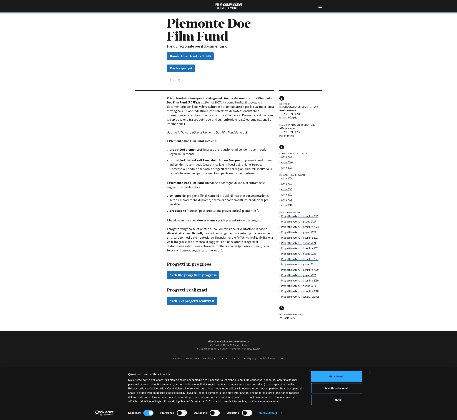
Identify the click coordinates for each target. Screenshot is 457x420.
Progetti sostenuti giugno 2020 (298, 275)
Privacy (235, 358)
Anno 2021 (286, 194)
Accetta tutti (336, 376)
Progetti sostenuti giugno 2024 (298, 232)
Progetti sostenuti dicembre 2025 (299, 216)
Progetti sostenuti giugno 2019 (298, 286)
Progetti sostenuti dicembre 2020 (299, 269)
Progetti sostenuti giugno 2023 (298, 243)
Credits (282, 358)
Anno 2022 (286, 189)
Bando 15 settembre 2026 (190, 55)
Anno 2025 (286, 157)
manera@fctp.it (288, 117)
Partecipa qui (181, 67)
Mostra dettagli (268, 412)
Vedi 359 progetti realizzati (192, 300)
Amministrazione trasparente (185, 358)
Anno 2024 (286, 162)
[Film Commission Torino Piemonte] (228, 6)
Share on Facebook (170, 80)
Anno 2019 (286, 205)
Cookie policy (249, 358)
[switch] (182, 413)
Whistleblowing (267, 358)
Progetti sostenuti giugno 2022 (298, 253)
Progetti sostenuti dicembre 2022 (299, 248)
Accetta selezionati (336, 388)
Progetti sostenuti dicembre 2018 (299, 291)
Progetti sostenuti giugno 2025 (298, 221)
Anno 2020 (286, 200)
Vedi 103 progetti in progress (193, 274)
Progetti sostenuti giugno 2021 (298, 264)
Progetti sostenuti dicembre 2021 (299, 259)
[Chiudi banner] (370, 372)
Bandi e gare (209, 358)
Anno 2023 (286, 167)
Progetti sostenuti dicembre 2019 (299, 280)
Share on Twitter (178, 80)
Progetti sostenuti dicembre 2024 (299, 227)
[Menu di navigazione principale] (320, 6)
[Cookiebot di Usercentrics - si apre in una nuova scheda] (104, 413)
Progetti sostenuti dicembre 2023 (299, 237)
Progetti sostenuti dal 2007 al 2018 (300, 296)
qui (245, 132)
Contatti (223, 358)
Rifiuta (337, 399)
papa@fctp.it (286, 135)
